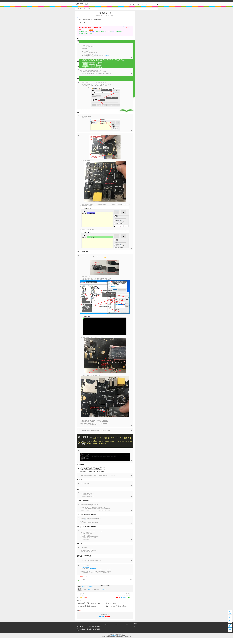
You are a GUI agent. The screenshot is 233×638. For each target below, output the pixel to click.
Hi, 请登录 (147, 0)
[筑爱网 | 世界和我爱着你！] (79, 4)
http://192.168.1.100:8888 (88, 519)
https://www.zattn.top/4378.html (88, 588)
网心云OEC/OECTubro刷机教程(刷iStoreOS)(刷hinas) (116, 605)
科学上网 (137, 4)
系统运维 (148, 4)
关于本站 (154, 4)
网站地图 (114, 635)
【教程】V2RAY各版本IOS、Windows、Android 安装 (89, 595)
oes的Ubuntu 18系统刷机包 (83, 602)
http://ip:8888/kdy (86, 567)
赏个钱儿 (124, 597)
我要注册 (152, 0)
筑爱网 (81, 8)
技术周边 (132, 4)
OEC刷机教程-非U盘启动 (111, 603)
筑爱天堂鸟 (107, 15)
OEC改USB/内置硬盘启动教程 (84, 605)
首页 (128, 4)
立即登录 (101, 616)
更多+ (131, 579)
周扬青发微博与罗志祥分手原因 (122, 595)
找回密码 (156, 0)
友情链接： (112, 634)
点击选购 (96, 54)
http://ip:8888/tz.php (92, 568)
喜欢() (118, 597)
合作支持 (85, 576)
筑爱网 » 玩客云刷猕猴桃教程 (88, 586)
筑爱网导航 (116, 634)
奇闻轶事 (143, 4)
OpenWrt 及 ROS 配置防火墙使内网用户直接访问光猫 (116, 606)
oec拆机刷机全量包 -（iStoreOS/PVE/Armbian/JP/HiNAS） (89, 603)
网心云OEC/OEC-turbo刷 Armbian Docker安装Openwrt (117, 602)
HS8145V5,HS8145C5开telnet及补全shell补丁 (87, 606)
